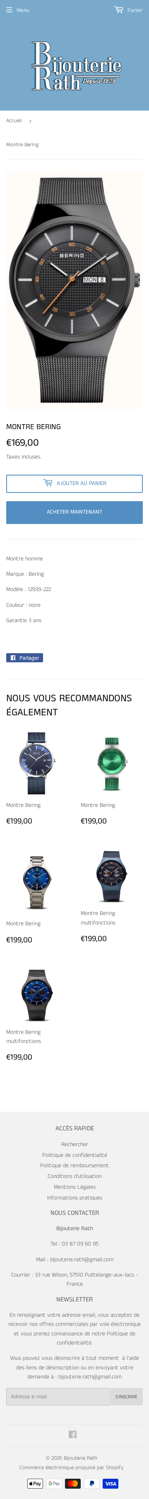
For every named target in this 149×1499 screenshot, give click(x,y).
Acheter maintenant (74, 512)
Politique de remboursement (74, 1165)
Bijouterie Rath (80, 1458)
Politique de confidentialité (74, 1155)
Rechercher (74, 1144)
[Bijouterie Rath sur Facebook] (72, 1436)
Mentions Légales (75, 1187)
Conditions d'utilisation (75, 1176)
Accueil (14, 121)
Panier (134, 10)
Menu (23, 10)
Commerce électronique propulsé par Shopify (71, 1468)
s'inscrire (126, 1396)
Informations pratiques (74, 1198)
